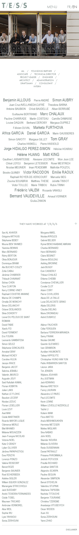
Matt (51, 154)
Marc (52, 114)
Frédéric (27, 190)
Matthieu (40, 181)
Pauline (15, 119)
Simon (62, 100)
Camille (62, 119)
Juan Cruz (27, 105)
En (74, 6)
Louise (14, 123)
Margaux (60, 123)
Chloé (38, 109)
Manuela (58, 177)
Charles (27, 144)
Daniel (38, 133)
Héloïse (62, 149)
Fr (69, 6)
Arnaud (57, 196)
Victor (36, 172)
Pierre (41, 100)
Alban (61, 109)
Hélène (28, 154)
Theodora (57, 105)
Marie (39, 185)
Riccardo (52, 190)
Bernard (27, 196)
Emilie (62, 172)
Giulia (38, 201)
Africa (13, 133)
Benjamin (17, 100)
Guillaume (24, 114)
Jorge (27, 148)
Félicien (21, 128)
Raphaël (29, 177)
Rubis (57, 185)
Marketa (48, 127)
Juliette (60, 181)
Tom (59, 139)
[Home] (14, 6)
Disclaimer (71, 529)
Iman (38, 167)
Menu (52, 6)
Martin (39, 119)
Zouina (17, 181)
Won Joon (66, 159)
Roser (60, 163)
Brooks (11, 173)
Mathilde (60, 167)
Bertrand (37, 123)
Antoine (16, 109)
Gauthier (16, 159)
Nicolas (16, 167)
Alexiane (44, 159)
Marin (63, 133)
